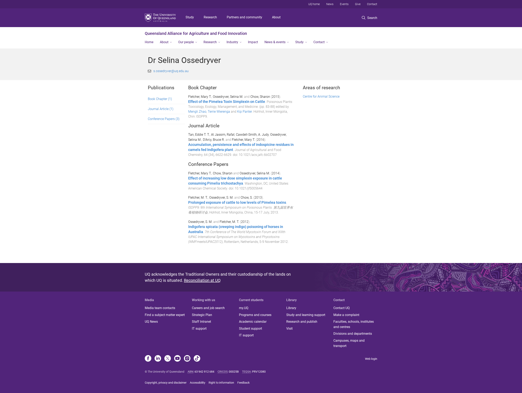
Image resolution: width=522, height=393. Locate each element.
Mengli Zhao (197, 111)
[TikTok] (197, 359)
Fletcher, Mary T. (199, 97)
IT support (199, 328)
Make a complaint (346, 315)
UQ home (314, 4)
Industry (232, 42)
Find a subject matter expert (165, 315)
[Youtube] (177, 359)
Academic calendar (253, 322)
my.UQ (243, 308)
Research (210, 17)
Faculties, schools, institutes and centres (353, 324)
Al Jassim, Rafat (222, 135)
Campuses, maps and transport (349, 343)
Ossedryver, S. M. (221, 197)
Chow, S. (247, 197)
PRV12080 (259, 371)
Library (291, 308)
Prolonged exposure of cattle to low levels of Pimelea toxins (237, 202)
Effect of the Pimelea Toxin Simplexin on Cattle (226, 102)
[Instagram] (187, 359)
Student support (250, 328)
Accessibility (197, 382)
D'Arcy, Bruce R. (214, 140)
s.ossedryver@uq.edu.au (171, 71)
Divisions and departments (352, 334)
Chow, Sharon (260, 97)
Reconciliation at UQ (202, 280)
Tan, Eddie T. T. (199, 135)
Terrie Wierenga (219, 111)
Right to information (221, 382)
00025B (234, 371)
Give (358, 4)
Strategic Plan (202, 315)
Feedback (243, 382)
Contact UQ (341, 308)
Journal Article (160, 109)
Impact (253, 42)
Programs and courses (255, 315)
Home (149, 42)
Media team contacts (160, 308)
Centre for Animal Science (321, 96)
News (329, 4)
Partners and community (244, 17)
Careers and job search (208, 308)
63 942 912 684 (204, 371)
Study (190, 17)
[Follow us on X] (167, 359)
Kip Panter (244, 111)
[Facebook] (148, 359)
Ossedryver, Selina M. (228, 97)
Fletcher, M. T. (198, 197)
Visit (289, 328)
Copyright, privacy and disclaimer (166, 382)
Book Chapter (160, 99)
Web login (371, 358)
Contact (372, 4)
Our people (186, 42)
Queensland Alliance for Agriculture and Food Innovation (196, 33)
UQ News (151, 322)
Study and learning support (305, 315)
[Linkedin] (158, 359)
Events (344, 4)
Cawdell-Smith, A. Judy (252, 135)
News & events (274, 42)
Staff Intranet (201, 322)
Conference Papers (163, 119)
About (276, 17)
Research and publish (301, 322)
